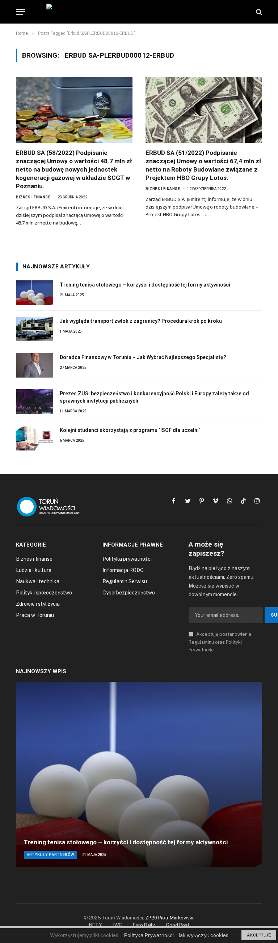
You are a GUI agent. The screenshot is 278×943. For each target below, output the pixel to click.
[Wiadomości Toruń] (139, 12)
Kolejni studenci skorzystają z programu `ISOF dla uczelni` (130, 430)
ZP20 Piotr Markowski (169, 918)
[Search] (258, 12)
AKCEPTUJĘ (259, 935)
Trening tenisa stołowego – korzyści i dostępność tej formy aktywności (145, 285)
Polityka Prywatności (149, 935)
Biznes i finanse (33, 197)
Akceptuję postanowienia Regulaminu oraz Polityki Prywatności (220, 641)
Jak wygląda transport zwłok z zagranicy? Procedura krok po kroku (141, 321)
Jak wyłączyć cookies (203, 935)
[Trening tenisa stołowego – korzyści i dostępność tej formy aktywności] (34, 292)
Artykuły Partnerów (51, 854)
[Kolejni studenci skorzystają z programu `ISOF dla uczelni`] (34, 438)
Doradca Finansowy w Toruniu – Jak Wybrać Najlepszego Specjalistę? (143, 357)
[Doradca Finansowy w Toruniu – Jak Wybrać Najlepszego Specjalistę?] (34, 365)
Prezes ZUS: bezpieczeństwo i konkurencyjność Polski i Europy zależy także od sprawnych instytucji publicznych (154, 397)
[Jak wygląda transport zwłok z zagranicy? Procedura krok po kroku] (34, 329)
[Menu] (20, 12)
